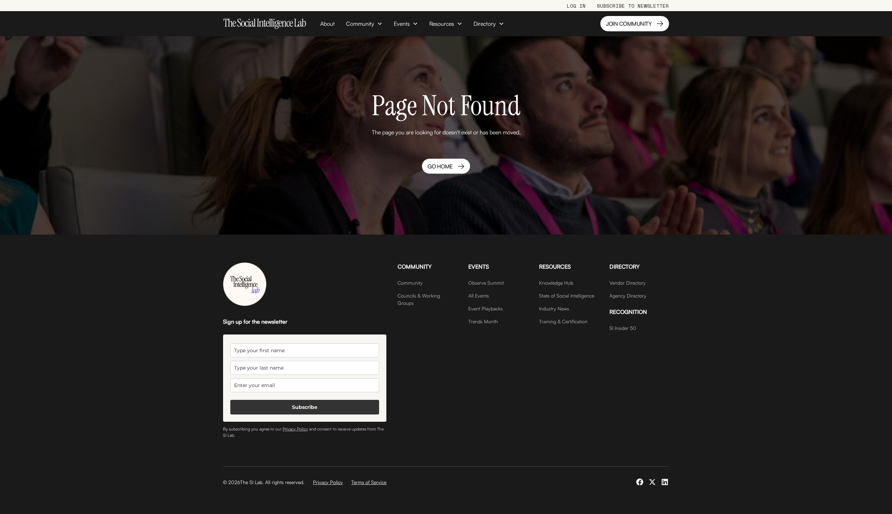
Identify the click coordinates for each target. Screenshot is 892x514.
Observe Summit (486, 283)
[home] (264, 23)
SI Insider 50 (622, 328)
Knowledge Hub (556, 283)
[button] (364, 23)
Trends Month (483, 321)
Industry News (554, 308)
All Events (478, 296)
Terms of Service (368, 482)
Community (410, 283)
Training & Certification (563, 321)
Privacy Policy (295, 429)
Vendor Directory (627, 283)
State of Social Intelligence (566, 296)
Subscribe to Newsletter (633, 5)
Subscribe (304, 407)
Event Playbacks (485, 308)
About (327, 23)
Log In (576, 5)
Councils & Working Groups (419, 299)
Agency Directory (627, 296)
